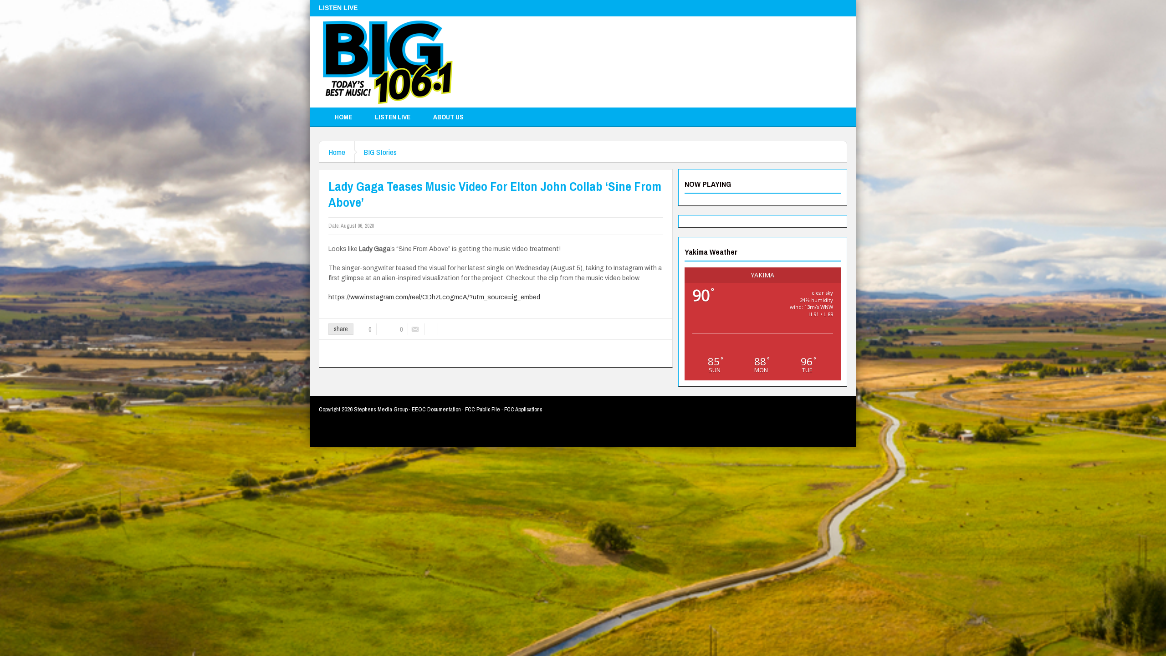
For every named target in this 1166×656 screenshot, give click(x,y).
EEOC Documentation (436, 409)
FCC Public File (482, 409)
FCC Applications (523, 409)
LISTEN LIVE (392, 117)
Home (343, 117)
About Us (448, 117)
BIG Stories (380, 152)
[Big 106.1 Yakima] (387, 62)
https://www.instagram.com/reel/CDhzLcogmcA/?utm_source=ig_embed (434, 297)
